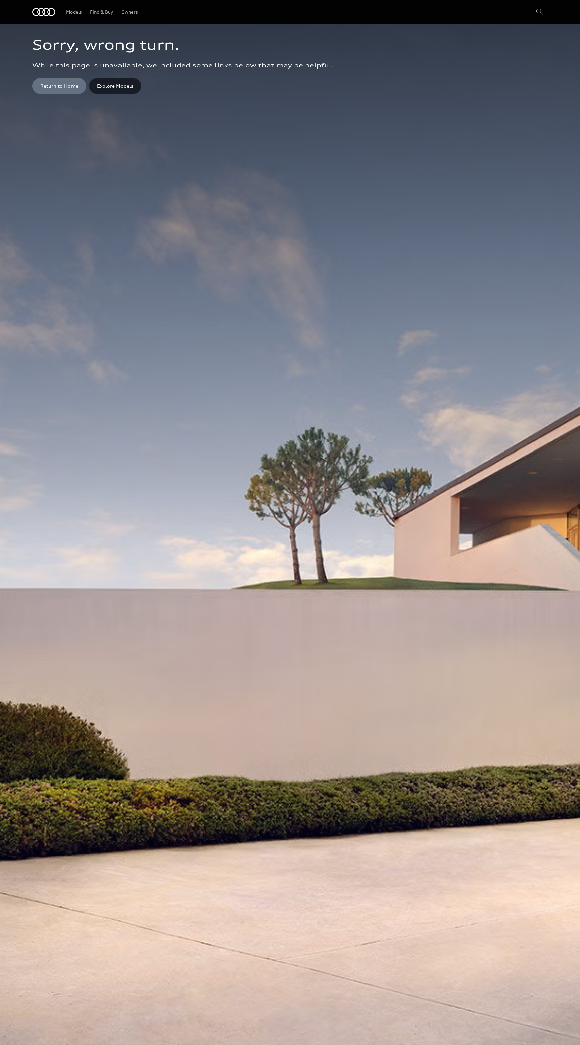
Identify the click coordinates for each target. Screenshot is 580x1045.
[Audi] (43, 12)
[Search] (540, 12)
